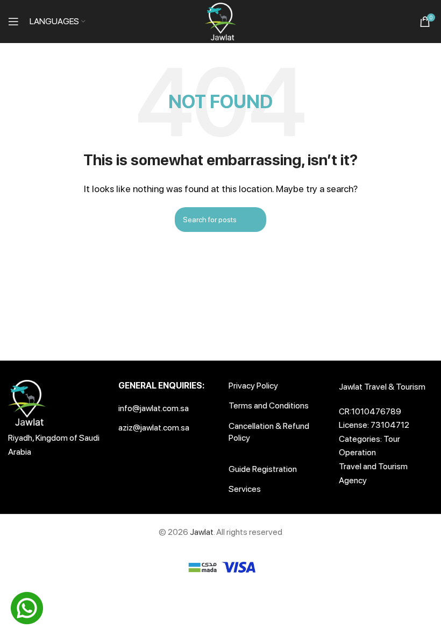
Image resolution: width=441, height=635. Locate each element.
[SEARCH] (315, 219)
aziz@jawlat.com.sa (153, 427)
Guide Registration (263, 469)
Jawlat (202, 532)
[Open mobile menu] (13, 21)
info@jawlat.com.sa (153, 408)
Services (245, 489)
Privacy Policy (253, 385)
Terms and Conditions (269, 405)
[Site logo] (220, 21)
